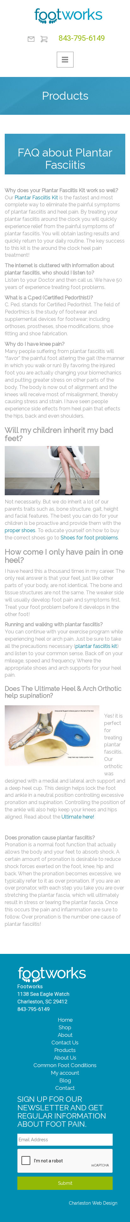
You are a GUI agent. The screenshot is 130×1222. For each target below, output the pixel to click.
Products (65, 1050)
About (65, 1035)
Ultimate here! (78, 817)
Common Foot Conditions (65, 1065)
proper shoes (20, 530)
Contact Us (65, 1042)
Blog (65, 1080)
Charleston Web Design (93, 1203)
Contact (31, 39)
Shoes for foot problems (89, 538)
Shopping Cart (43, 39)
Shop (65, 1027)
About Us (65, 1058)
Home (65, 1020)
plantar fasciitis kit (96, 646)
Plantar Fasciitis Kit (36, 198)
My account (65, 1073)
